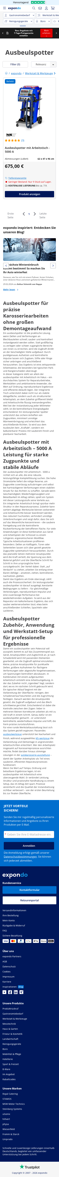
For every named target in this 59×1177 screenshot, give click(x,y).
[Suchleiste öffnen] (34, 8)
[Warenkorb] (53, 8)
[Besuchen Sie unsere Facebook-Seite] (10, 993)
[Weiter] (34, 214)
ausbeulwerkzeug (12, 734)
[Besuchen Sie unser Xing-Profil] (21, 993)
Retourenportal (29, 900)
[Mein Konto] (46, 8)
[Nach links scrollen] (12, 33)
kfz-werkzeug (43, 738)
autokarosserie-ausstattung (35, 754)
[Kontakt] (40, 8)
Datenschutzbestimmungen (20, 856)
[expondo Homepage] (6, 73)
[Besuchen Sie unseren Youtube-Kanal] (4, 993)
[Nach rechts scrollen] (7, 33)
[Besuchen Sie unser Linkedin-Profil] (16, 993)
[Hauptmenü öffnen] (4, 8)
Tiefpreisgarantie (17, 178)
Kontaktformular (30, 890)
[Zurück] (23, 214)
